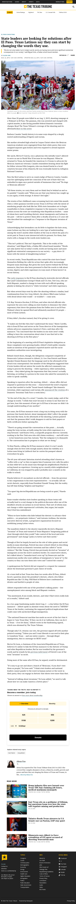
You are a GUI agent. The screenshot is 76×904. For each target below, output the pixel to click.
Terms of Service (44, 876)
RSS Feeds (42, 889)
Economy (23, 867)
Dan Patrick (11, 753)
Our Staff (42, 860)
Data (37, 2)
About (24, 2)
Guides (17, 2)
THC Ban (39, 12)
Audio (41, 885)
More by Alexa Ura (26, 775)
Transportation (24, 887)
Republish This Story (63, 55)
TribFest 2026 (63, 12)
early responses (17, 278)
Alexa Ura (6, 55)
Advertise (4, 868)
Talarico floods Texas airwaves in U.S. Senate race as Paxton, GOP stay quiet (46, 819)
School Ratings (20, 12)
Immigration (24, 878)
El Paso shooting (8, 34)
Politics (22, 880)
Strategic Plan (43, 869)
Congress (23, 858)
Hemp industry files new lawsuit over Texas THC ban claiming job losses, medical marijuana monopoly (46, 787)
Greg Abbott (21, 753)
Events (31, 2)
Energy (22, 869)
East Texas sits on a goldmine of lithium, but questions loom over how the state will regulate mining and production (48, 804)
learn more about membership (32, 695)
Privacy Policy (43, 878)
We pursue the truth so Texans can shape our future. (8, 876)
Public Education (25, 883)
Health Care (23, 874)
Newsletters (60, 2)
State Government (25, 885)
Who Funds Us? (44, 867)
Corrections (42, 880)
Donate (69, 2)
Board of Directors (44, 863)
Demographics (24, 865)
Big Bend (31, 12)
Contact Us (4, 866)
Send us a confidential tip (8, 871)
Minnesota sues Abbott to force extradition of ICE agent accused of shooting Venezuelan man (45, 837)
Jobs (40, 865)
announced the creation (55, 390)
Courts (22, 860)
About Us (42, 858)
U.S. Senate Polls (50, 12)
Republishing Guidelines (46, 872)
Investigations (7, 2)
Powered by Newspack (26, 901)
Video (41, 887)
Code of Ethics (43, 874)
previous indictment (39, 652)
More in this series (24, 128)
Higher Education (25, 876)
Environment (24, 872)
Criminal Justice (24, 863)
